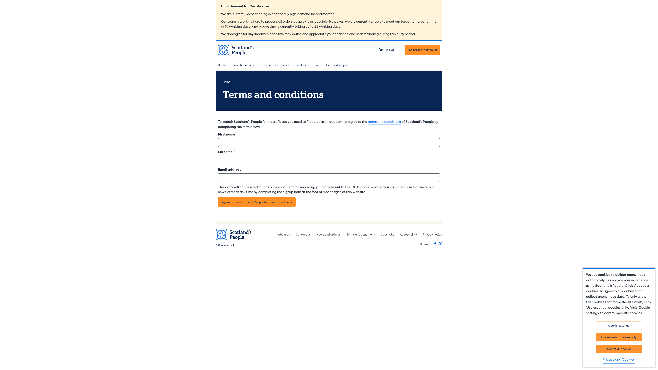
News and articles (328, 234)
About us (284, 234)
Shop (316, 65)
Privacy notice (432, 234)
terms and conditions (384, 122)
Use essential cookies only (618, 337)
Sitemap (425, 244)
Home (222, 65)
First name (226, 134)
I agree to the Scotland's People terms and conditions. (257, 202)
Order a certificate (277, 65)
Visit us (301, 65)
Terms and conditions (360, 234)
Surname (225, 152)
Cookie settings (618, 325)
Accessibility (408, 234)
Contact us (303, 234)
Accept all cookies (618, 349)
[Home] (236, 50)
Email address (229, 169)
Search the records (245, 65)
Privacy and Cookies (619, 359)
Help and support (337, 65)
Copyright (387, 234)
